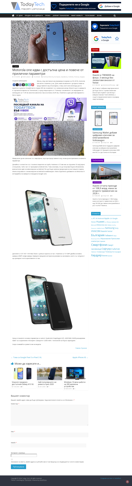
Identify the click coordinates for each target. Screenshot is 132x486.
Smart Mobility (77, 15)
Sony (116, 228)
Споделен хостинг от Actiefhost (110, 478)
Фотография (116, 252)
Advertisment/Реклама (109, 85)
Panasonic (93, 228)
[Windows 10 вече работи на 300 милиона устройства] (75, 368)
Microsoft (94, 225)
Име (13, 431)
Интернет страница (18, 453)
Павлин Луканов (81, 348)
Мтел (98, 238)
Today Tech (106, 142)
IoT (105, 222)
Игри (115, 236)
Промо (47, 15)
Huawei (100, 221)
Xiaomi (103, 231)
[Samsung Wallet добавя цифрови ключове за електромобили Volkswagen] (106, 111)
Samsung (109, 227)
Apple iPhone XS (80, 357)
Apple (106, 218)
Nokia (109, 225)
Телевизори (101, 252)
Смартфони (64, 77)
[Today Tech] (28, 3)
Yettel (109, 231)
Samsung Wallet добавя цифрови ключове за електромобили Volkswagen (105, 136)
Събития (70, 77)
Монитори (94, 238)
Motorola (51, 77)
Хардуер (82, 77)
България (57, 77)
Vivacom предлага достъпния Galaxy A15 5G (23, 383)
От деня (19, 15)
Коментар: (15, 404)
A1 (94, 218)
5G (92, 218)
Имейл (14, 443)
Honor (93, 222)
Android (45, 77)
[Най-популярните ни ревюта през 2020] (49, 368)
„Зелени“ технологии (61, 15)
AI (96, 218)
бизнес (105, 255)
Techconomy (90, 15)
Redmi (103, 228)
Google (115, 218)
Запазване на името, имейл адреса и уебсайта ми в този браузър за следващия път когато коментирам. (47, 462)
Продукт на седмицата (34, 15)
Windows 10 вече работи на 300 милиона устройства (74, 384)
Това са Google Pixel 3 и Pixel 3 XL (26, 357)
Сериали (102, 241)
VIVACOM (95, 231)
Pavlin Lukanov (27, 77)
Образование (105, 239)
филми (110, 256)
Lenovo (113, 222)
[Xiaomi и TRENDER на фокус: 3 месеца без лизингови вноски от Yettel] (106, 54)
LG (117, 222)
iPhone (109, 222)
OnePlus (114, 225)
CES (111, 218)
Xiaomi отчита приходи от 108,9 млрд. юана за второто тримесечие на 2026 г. (105, 189)
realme (99, 228)
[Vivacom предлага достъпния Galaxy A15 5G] (23, 368)
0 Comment (36, 77)
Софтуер (106, 248)
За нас (99, 15)
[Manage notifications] (127, 481)
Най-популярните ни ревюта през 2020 (47, 383)
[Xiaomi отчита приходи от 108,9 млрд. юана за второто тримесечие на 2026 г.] (106, 165)
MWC (106, 225)
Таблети (93, 252)
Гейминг (109, 235)
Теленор (76, 77)
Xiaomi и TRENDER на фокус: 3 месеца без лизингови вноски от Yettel (104, 78)
